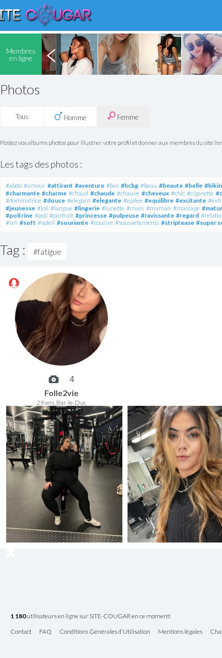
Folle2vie (61, 393)
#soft (28, 222)
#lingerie (87, 208)
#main (135, 208)
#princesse (91, 215)
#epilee (132, 200)
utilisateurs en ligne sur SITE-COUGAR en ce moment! (90, 616)
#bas (112, 185)
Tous (22, 116)
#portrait (61, 215)
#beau (148, 185)
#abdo (14, 185)
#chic (178, 193)
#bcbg (129, 185)
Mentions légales (180, 632)
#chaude (102, 193)
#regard (187, 215)
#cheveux (155, 193)
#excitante (191, 200)
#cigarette (200, 193)
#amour (34, 185)
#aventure (89, 185)
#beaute (171, 185)
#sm (12, 222)
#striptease (177, 222)
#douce (54, 200)
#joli (43, 208)
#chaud (78, 193)
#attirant (60, 185)
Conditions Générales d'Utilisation (104, 632)
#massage (186, 208)
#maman (158, 208)
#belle (193, 185)
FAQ (45, 632)
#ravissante (157, 215)
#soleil (46, 222)
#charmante (23, 193)
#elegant (78, 200)
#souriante (72, 222)
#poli (41, 215)
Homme (74, 117)
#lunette (113, 208)
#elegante (106, 200)
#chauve (128, 193)
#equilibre (159, 200)
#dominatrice (23, 200)
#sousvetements (137, 222)
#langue (61, 208)
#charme (54, 193)
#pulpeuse (124, 215)
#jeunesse (20, 208)
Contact (20, 632)
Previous (51, 54)
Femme (127, 117)
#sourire (101, 222)
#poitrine (19, 215)
